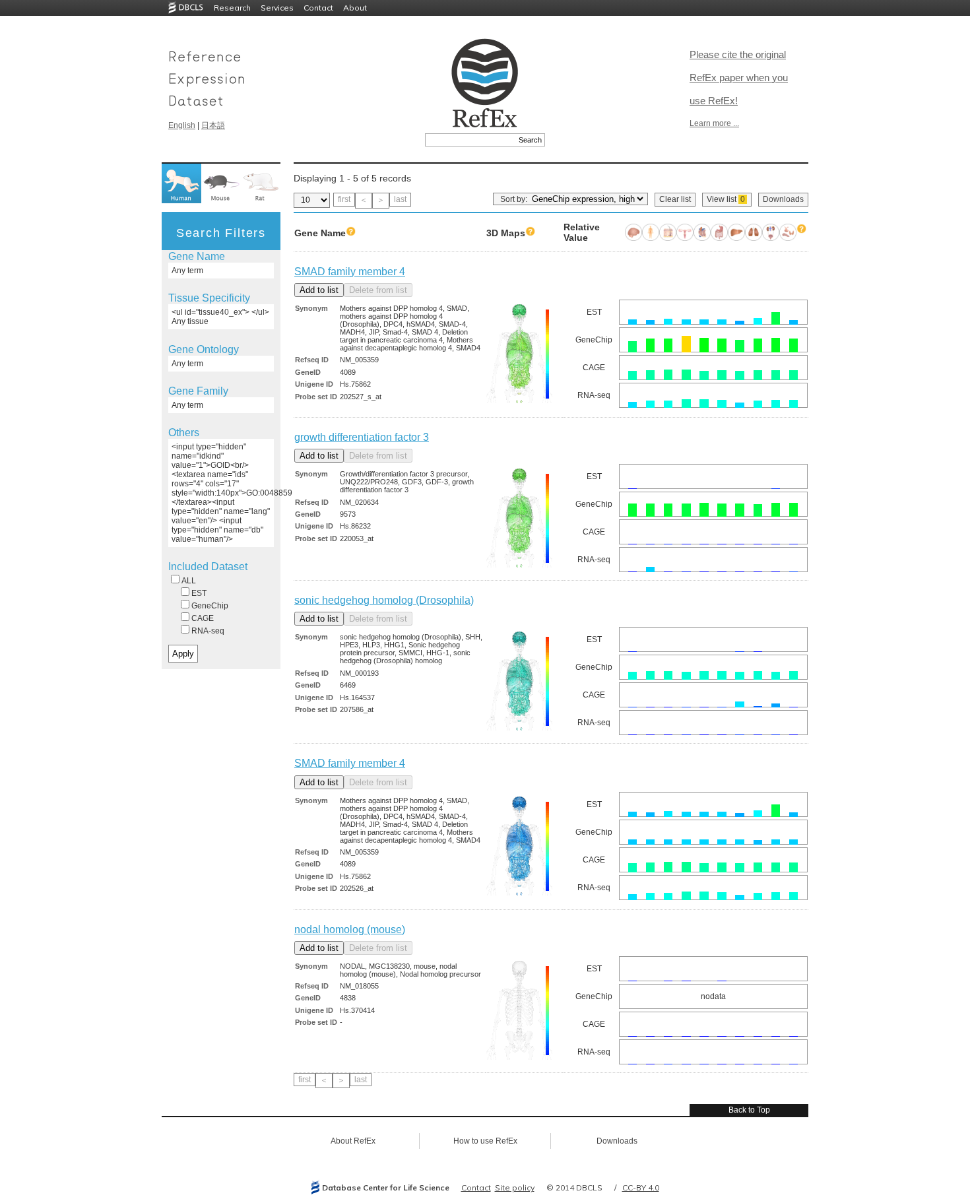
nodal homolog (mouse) (349, 929)
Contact (318, 8)
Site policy (514, 1187)
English (181, 125)
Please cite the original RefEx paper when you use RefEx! (739, 77)
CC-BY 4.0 (640, 1187)
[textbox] (470, 140)
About (355, 8)
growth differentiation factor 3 (361, 437)
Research (232, 8)
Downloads (783, 199)
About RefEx (353, 1141)
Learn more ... (714, 123)
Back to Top (749, 1110)
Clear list (675, 199)
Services (277, 8)
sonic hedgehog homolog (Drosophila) (384, 600)
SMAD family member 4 (349, 271)
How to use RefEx (485, 1141)
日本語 (213, 125)
